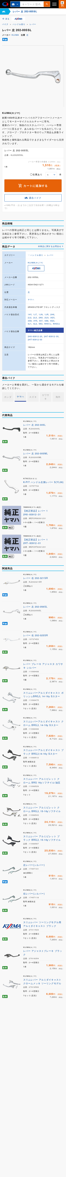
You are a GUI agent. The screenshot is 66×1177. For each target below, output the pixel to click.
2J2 (30, 317)
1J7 (35, 314)
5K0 (41, 323)
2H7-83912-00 (51, 336)
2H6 (52, 314)
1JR (47, 314)
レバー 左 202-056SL (35, 606)
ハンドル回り (19, 24)
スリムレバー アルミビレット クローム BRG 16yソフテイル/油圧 (41, 780)
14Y (30, 314)
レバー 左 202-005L (34, 424)
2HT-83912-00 (35, 339)
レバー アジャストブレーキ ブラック (42, 952)
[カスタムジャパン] (5, 4)
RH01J (47, 323)
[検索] (47, 4)
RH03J (56, 323)
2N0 (41, 317)
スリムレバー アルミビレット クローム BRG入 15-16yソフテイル (42, 809)
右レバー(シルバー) (34, 893)
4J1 (30, 323)
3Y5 (35, 320)
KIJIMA (15, 34)
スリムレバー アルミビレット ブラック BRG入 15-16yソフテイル (42, 838)
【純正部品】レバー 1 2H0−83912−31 (35, 512)
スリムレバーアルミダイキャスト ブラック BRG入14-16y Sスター (43, 751)
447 (41, 320)
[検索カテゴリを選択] (15, 4)
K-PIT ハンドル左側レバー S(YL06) (43, 482)
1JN (41, 314)
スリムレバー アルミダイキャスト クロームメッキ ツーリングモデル (42, 981)
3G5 (52, 317)
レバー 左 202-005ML (35, 453)
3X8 (30, 320)
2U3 (47, 317)
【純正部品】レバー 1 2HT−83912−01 (35, 541)
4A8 (46, 320)
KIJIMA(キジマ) (35, 262)
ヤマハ (31, 299)
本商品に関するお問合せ (49, 246)
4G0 (52, 320)
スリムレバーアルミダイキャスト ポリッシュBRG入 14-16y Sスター (43, 694)
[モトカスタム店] (3, 11)
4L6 (35, 323)
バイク (5, 24)
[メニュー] (54, 4)
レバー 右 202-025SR (35, 635)
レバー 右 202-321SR (35, 578)
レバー (33, 24)
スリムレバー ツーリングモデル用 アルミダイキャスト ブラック (42, 924)
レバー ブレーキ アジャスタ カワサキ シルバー (43, 665)
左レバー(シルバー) (34, 865)
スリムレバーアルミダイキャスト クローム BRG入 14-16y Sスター (43, 723)
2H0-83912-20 (35, 336)
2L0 (35, 317)
